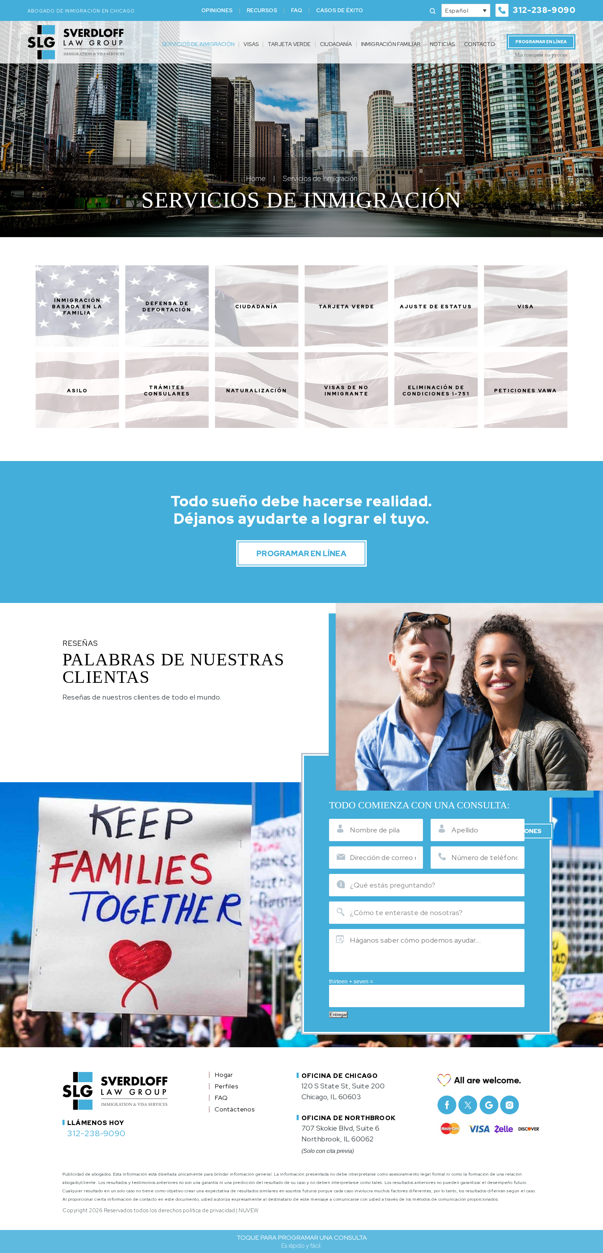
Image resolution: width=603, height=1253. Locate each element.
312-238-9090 (544, 10)
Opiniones (217, 10)
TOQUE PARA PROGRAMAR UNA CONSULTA (302, 1241)
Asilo (77, 390)
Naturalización (256, 390)
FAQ (296, 10)
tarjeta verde (289, 44)
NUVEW (249, 1210)
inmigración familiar (391, 44)
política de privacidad (209, 1210)
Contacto (479, 44)
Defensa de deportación (167, 306)
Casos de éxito (339, 10)
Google (488, 1105)
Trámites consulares (167, 390)
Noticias (442, 44)
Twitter (467, 1105)
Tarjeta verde (346, 306)
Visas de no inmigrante (346, 390)
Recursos (262, 10)
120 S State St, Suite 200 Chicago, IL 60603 (343, 1091)
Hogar (224, 1075)
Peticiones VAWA (525, 390)
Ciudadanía (336, 44)
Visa (526, 306)
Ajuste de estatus (436, 306)
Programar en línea (541, 42)
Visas (251, 44)
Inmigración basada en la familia (77, 306)
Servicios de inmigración (198, 44)
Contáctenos (235, 1109)
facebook (446, 1105)
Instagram (509, 1105)
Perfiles (226, 1086)
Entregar (338, 1014)
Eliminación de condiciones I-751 (436, 390)
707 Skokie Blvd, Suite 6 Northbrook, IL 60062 (341, 1133)
